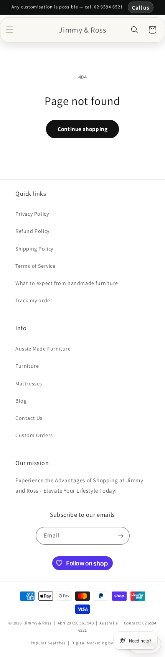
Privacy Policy (32, 213)
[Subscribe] (120, 536)
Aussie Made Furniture (43, 348)
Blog (20, 400)
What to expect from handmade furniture (66, 283)
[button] (9, 29)
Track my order (33, 300)
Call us (140, 7)
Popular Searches (48, 643)
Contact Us (29, 418)
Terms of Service (35, 265)
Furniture (27, 365)
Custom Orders (34, 435)
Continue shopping (82, 129)
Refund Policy (32, 231)
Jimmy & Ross (38, 623)
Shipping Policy (34, 248)
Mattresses (28, 383)
